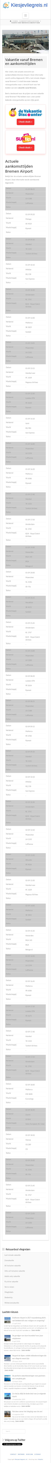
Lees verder (36, 1330)
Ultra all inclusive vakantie (15, 1271)
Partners (21, 1454)
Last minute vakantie (13, 1255)
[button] (26, 15)
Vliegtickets (9, 1292)
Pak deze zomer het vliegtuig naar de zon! (27, 1412)
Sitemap (38, 1454)
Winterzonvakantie (12, 1303)
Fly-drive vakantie (11, 1282)
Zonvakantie (9, 1261)
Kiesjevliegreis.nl (21, 1459)
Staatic (40, 1459)
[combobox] (13, 1431)
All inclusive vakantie (13, 1266)
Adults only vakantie (12, 1276)
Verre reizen (9, 1287)
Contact (13, 1454)
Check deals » (25, 122)
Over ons (29, 1454)
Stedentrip (8, 1298)
